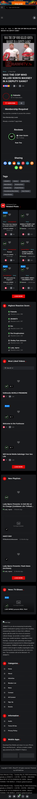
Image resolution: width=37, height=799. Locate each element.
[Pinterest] (23, 163)
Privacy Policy (12, 730)
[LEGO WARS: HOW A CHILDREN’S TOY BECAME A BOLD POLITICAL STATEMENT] (27, 268)
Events (10, 706)
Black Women (7, 184)
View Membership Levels (10, 117)
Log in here (18, 121)
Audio (10, 721)
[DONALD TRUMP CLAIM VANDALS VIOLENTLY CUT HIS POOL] (27, 242)
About (10, 673)
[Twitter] (9, 163)
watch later (7, 536)
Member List (12, 683)
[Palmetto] (6, 96)
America (15, 181)
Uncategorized (12, 221)
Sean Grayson (25, 191)
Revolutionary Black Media (11, 191)
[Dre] (4, 327)
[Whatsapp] (16, 167)
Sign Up (10, 702)
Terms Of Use (12, 726)
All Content (11, 697)
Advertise (11, 678)
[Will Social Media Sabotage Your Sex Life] (18, 442)
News (9, 28)
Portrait (9, 252)
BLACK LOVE (25, 181)
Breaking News (19, 184)
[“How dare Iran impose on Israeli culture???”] (9, 214)
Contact (10, 692)
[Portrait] (9, 242)
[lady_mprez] (4, 349)
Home (2, 28)
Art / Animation (7, 275)
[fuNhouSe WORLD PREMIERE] (18, 381)
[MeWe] (27, 163)
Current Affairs (25, 249)
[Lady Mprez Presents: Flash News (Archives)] (18, 554)
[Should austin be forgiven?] (9, 268)
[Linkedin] (18, 163)
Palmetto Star (7, 187)
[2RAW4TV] (4, 320)
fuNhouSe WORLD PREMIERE (15, 393)
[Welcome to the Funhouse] (18, 412)
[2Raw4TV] (17, 17)
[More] (20, 167)
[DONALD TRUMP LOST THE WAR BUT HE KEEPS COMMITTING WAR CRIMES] (27, 214)
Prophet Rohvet (19, 187)
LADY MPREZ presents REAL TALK (16, 609)
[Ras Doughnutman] (4, 334)
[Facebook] (5, 163)
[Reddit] (14, 163)
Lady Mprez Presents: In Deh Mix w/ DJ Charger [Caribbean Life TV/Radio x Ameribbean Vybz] (18, 506)
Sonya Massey (8, 194)
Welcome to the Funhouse (13, 424)
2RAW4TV (7, 181)
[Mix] (32, 163)
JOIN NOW (19, 4)
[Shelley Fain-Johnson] (4, 341)
